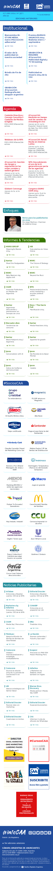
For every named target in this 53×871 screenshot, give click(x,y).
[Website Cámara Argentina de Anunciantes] (43, 6)
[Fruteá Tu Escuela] (14, 776)
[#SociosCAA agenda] (26, 6)
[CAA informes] (39, 776)
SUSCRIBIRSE (43, 15)
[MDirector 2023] (14, 749)
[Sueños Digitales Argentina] (22, 867)
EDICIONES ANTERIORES (26, 18)
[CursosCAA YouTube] (39, 749)
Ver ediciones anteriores (13, 843)
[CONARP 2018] (26, 804)
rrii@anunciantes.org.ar (25, 853)
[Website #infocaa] (11, 6)
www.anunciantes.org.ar (10, 855)
